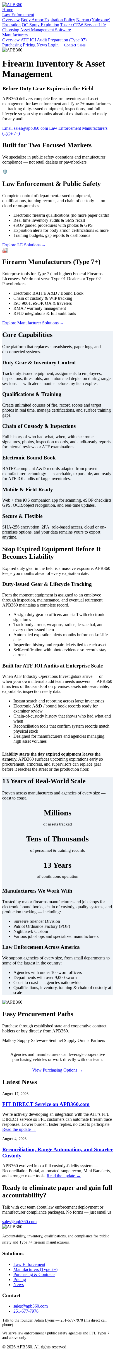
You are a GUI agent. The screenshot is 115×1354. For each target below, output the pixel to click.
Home (7, 9)
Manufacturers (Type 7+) (35, 1269)
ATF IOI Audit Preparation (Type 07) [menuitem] (54, 39)
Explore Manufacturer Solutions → (33, 322)
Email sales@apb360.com (25, 128)
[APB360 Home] (12, 4)
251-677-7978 (26, 1311)
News (42, 45)
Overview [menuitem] (11, 19)
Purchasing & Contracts (34, 1274)
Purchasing (12, 45)
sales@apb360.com (19, 1221)
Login (53, 45)
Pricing (29, 45)
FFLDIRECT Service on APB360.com (46, 1104)
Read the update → (19, 1129)
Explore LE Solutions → (24, 244)
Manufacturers (15, 34)
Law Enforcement (18, 14)
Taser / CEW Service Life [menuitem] (83, 24)
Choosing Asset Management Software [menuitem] (36, 29)
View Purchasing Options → (57, 1070)
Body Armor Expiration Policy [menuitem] (48, 19)
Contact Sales (74, 45)
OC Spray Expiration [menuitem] (40, 24)
